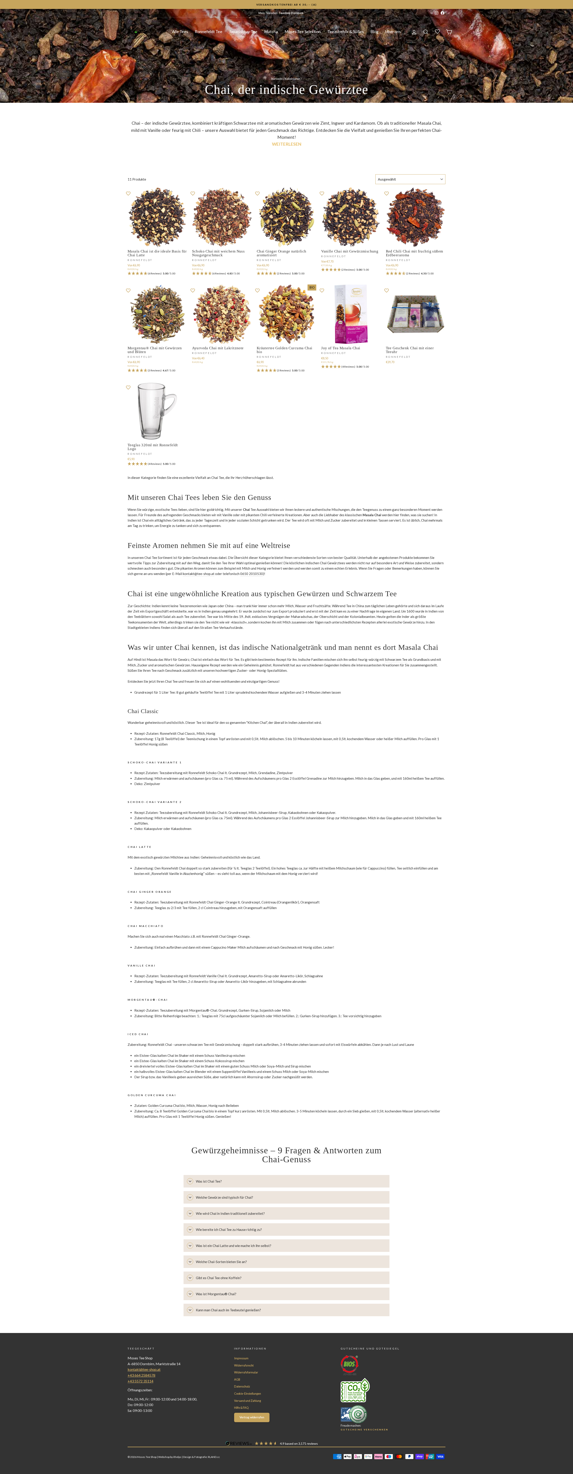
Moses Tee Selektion (302, 31)
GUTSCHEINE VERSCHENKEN (364, 1429)
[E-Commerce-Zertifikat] (385, 1414)
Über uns (393, 31)
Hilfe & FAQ (241, 1407)
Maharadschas (301, 617)
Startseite (277, 78)
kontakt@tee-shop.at (198, 574)
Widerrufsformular (246, 1372)
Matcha (271, 31)
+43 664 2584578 (141, 1375)
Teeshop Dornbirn (291, 13)
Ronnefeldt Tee (208, 31)
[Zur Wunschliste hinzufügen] (128, 193)
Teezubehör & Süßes (345, 31)
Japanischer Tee (243, 31)
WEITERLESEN (286, 144)
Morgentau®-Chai (203, 1010)
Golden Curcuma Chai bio (166, 1105)
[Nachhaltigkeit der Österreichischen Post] (385, 1390)
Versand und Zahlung (247, 1400)
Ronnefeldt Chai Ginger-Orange (213, 902)
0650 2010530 (251, 574)
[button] (157, 273)
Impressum (241, 1358)
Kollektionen (292, 78)
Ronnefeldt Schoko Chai (206, 773)
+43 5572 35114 (140, 1381)
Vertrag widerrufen (251, 1417)
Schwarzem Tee (396, 659)
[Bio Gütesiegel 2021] (385, 1365)
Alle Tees (180, 31)
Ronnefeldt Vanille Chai (206, 976)
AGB (237, 1379)
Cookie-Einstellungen (247, 1393)
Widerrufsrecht (244, 1365)
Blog (374, 31)
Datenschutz (242, 1386)
